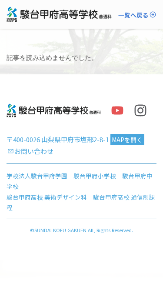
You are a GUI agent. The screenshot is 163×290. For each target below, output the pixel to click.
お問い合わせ (33, 151)
